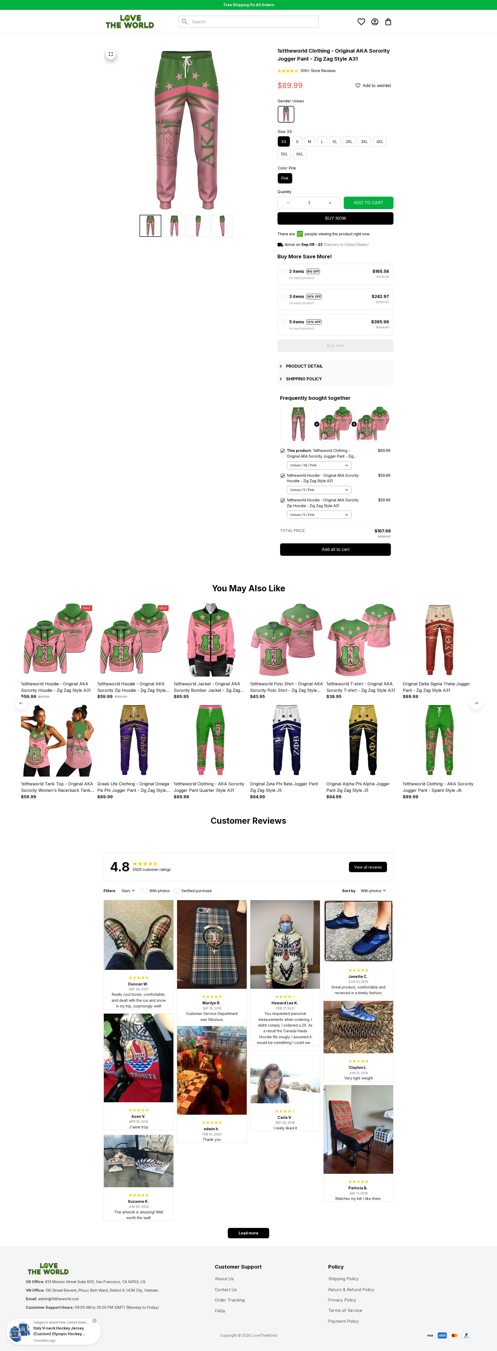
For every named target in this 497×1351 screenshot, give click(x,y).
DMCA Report (73, 1335)
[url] (58, 1299)
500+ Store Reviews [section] (318, 70)
